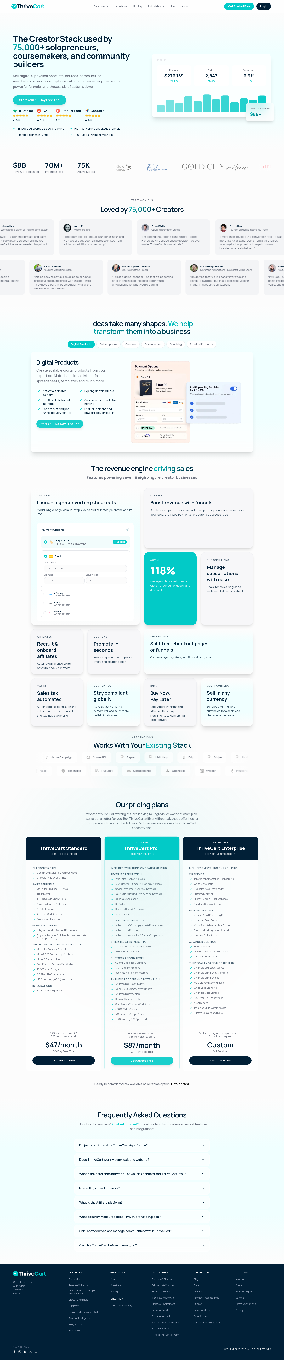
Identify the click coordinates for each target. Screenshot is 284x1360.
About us (240, 1279)
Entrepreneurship (161, 1316)
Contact (240, 1285)
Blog (196, 1279)
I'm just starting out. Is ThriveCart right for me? (113, 1145)
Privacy (239, 1310)
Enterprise (74, 1330)
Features (100, 6)
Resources (178, 6)
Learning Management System (85, 1312)
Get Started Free (239, 6)
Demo (197, 1285)
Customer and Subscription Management (83, 1292)
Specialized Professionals (165, 1322)
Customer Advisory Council (208, 1322)
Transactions (75, 1279)
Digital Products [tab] (81, 344)
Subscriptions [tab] (108, 344)
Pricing (137, 6)
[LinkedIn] (25, 1351)
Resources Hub (202, 1310)
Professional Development (165, 1334)
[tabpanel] (142, 402)
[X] (30, 1351)
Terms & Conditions (246, 1304)
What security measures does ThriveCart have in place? (120, 1217)
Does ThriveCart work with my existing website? (114, 1159)
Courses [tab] (130, 344)
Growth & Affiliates (78, 1299)
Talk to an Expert (220, 1060)
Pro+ (112, 1279)
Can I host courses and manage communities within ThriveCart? (125, 1231)
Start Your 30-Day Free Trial (39, 100)
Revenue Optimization (80, 1285)
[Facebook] (14, 1351)
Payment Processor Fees (206, 1297)
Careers (240, 1297)
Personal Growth (160, 1310)
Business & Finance (162, 1279)
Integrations (75, 1324)
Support (198, 1304)
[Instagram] (19, 1351)
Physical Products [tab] (201, 344)
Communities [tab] (153, 344)
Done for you (116, 1285)
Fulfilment (74, 1305)
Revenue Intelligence (79, 1318)
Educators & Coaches (163, 1285)
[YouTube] (36, 1351)
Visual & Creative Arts (163, 1297)
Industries (154, 6)
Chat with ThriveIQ (125, 1124)
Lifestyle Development (163, 1304)
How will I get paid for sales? (99, 1188)
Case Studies (200, 1316)
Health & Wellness (161, 1291)
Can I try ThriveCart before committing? (108, 1245)
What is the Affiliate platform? (100, 1202)
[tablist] (142, 344)
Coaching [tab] (176, 344)
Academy (121, 6)
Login (263, 6)
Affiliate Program (244, 1291)
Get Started (180, 1084)
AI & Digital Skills (160, 1328)
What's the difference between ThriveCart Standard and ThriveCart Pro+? (132, 1174)
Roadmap (199, 1291)
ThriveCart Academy (121, 1305)
